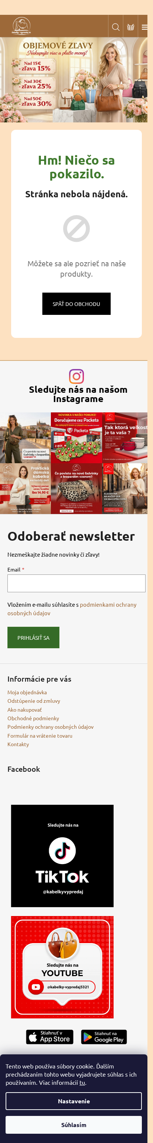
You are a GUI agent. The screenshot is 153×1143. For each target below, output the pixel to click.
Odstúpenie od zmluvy (33, 700)
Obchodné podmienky (33, 718)
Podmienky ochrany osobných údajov (50, 726)
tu (82, 1082)
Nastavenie (74, 1101)
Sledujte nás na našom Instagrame (78, 394)
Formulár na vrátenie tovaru (39, 735)
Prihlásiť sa (33, 637)
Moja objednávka (27, 692)
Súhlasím (74, 1125)
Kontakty (18, 744)
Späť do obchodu (76, 303)
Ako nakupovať (24, 709)
